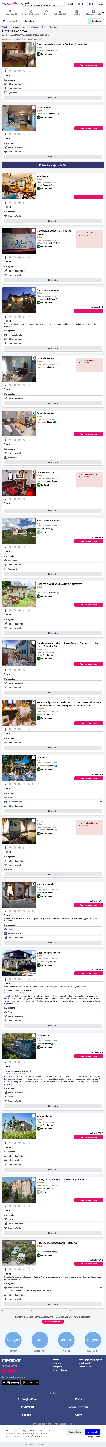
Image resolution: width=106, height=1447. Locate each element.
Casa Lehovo (44, 107)
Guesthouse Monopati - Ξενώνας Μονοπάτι (62, 44)
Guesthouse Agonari (48, 290)
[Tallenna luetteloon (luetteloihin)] (33, 44)
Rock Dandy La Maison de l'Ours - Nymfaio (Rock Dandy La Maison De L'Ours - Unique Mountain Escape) (69, 704)
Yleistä (56, 1359)
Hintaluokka (13, 21)
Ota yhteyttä (84, 1363)
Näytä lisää (52, 98)
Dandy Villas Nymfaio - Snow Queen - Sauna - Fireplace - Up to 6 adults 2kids (69, 644)
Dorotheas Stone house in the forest (54, 232)
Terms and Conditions (43, 1444)
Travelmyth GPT (85, 1366)
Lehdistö (57, 1363)
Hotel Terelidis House (49, 520)
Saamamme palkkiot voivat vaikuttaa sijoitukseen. (21, 39)
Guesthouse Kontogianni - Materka (57, 1242)
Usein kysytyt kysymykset (90, 1359)
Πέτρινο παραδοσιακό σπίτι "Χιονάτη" (59, 583)
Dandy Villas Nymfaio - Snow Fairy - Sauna (61, 1179)
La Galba (42, 757)
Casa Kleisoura (45, 358)
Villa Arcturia (44, 1116)
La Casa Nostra (45, 472)
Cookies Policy (17, 1444)
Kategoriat (57, 1366)
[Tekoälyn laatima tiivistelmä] (24, 993)
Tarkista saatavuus (88, 65)
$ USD (70, 4)
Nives (40, 820)
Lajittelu (28, 21)
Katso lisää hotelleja (53, 1322)
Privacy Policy (29, 1444)
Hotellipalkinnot (60, 1370)
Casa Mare (43, 1035)
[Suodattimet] (4, 21)
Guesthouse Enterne (49, 952)
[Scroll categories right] (102, 12)
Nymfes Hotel (45, 884)
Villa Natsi (42, 176)
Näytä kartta (96, 21)
